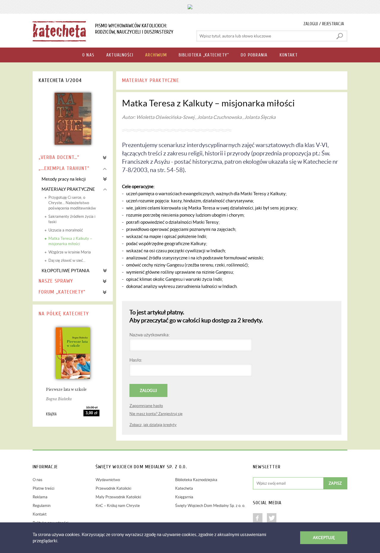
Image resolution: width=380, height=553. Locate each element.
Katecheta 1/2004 (60, 80)
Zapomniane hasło (146, 405)
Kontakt (40, 514)
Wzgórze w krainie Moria (69, 252)
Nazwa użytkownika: (149, 334)
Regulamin (41, 505)
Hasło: (135, 360)
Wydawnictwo (108, 480)
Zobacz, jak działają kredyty (153, 425)
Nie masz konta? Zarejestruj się (156, 414)
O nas (37, 480)
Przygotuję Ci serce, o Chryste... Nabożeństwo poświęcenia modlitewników (72, 202)
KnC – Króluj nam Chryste (118, 505)
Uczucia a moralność (65, 230)
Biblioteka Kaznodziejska (196, 480)
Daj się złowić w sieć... (67, 260)
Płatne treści (43, 488)
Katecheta (184, 488)
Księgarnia (184, 497)
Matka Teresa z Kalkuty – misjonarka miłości (70, 241)
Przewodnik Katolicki (113, 488)
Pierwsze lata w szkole (66, 389)
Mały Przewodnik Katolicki (118, 497)
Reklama (40, 497)
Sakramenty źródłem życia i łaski (71, 219)
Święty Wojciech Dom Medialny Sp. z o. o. (210, 505)
